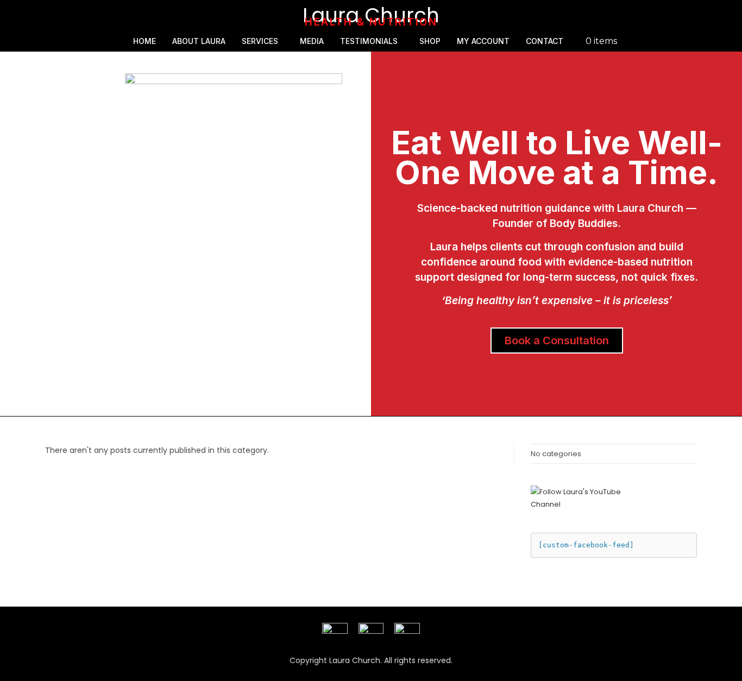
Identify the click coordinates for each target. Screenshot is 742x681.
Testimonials (369, 41)
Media (312, 41)
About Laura (198, 41)
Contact (544, 41)
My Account (483, 41)
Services (260, 41)
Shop (430, 41)
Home (144, 41)
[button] (263, 41)
